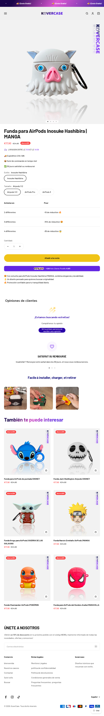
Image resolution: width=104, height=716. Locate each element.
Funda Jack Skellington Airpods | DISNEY (72, 479)
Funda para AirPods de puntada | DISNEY (22, 479)
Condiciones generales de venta (45, 677)
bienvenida (9, 663)
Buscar (7, 682)
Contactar (8, 673)
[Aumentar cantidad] (20, 246)
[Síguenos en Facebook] (5, 697)
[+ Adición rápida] (46, 470)
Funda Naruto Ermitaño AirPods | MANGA (72, 540)
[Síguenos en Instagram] (12, 697)
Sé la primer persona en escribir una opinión (52, 330)
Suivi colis (8, 677)
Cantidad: (8, 240)
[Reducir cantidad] (8, 246)
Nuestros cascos (11, 668)
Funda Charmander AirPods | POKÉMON (21, 605)
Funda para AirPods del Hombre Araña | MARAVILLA (76, 605)
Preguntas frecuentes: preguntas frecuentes (46, 684)
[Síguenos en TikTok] (18, 697)
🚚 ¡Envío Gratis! (12, 3)
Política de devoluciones (42, 673)
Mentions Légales (39, 663)
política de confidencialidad (43, 668)
